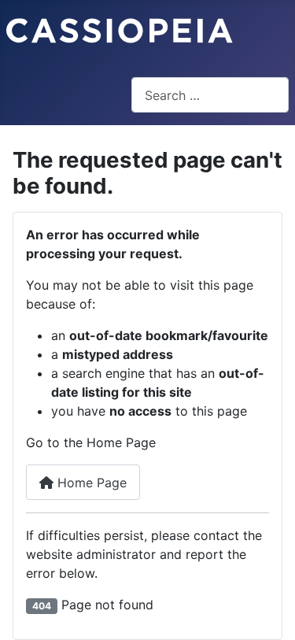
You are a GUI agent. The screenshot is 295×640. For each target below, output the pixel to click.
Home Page (90, 482)
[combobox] (210, 95)
